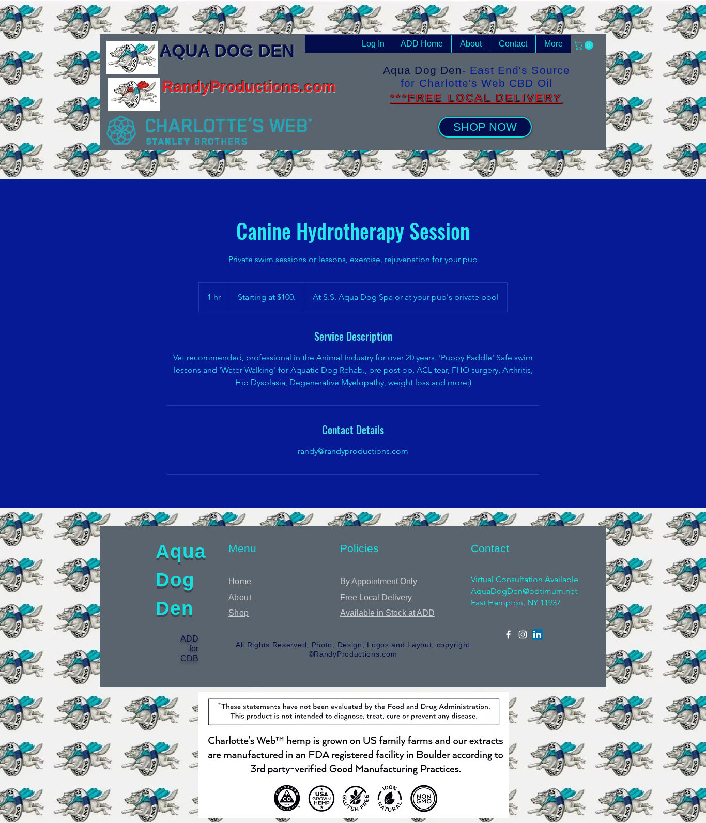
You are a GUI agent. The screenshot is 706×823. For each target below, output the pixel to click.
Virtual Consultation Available (524, 579)
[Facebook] (508, 634)
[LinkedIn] (537, 634)
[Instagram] (522, 634)
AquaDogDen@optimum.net (524, 591)
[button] (584, 45)
